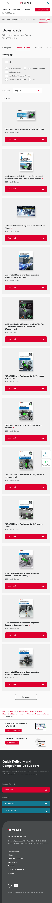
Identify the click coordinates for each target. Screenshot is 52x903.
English (18, 90)
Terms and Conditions (15, 859)
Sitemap (11, 873)
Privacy (10, 855)
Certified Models (13, 851)
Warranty (11, 866)
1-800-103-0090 (10, 811)
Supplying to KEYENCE (16, 869)
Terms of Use (12, 862)
